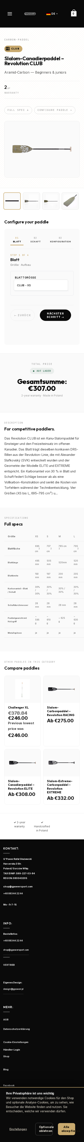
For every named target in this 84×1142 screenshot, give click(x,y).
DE (54, 13)
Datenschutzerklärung (21, 1115)
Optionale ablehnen (46, 1129)
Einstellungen (18, 1129)
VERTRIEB (9, 965)
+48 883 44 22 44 (13, 893)
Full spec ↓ (18, 109)
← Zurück (22, 315)
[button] (10, 13)
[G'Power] (30, 14)
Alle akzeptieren (68, 1129)
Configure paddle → (54, 109)
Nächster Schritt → (55, 315)
